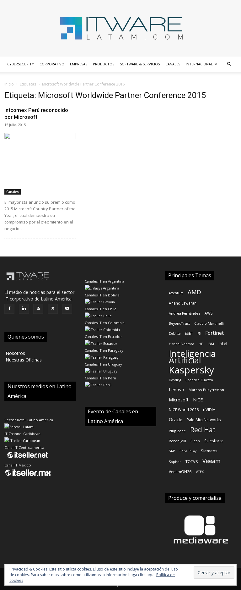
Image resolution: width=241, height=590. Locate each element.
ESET (189, 333)
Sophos (175, 461)
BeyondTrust (179, 323)
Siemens (209, 451)
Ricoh (195, 440)
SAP (172, 451)
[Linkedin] (24, 309)
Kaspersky (191, 370)
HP (201, 343)
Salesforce (213, 440)
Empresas (78, 64)
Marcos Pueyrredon (206, 389)
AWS (209, 313)
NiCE (198, 399)
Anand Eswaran (182, 303)
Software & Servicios (140, 64)
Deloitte (174, 333)
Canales (172, 64)
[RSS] (38, 309)
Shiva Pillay (187, 451)
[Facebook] (9, 309)
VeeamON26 (180, 471)
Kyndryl (175, 380)
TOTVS (191, 461)
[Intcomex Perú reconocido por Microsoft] (40, 164)
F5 (199, 333)
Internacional (199, 64)
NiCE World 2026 (184, 409)
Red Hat (203, 429)
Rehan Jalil (177, 440)
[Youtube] (67, 309)
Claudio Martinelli (209, 323)
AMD (194, 292)
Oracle (175, 419)
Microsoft (179, 400)
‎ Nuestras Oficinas (23, 360)
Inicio (9, 84)
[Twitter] (53, 309)
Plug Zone (177, 430)
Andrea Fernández (184, 313)
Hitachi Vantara (181, 343)
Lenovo (176, 390)
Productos (103, 64)
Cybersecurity (20, 64)
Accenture (176, 293)
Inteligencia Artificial (192, 356)
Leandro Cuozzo (199, 380)
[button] (229, 64)
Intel (222, 343)
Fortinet (214, 333)
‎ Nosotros (14, 353)
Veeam (211, 461)
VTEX (200, 471)
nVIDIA (209, 409)
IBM (211, 343)
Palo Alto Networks (204, 419)
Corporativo (52, 64)
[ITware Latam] (120, 28)
